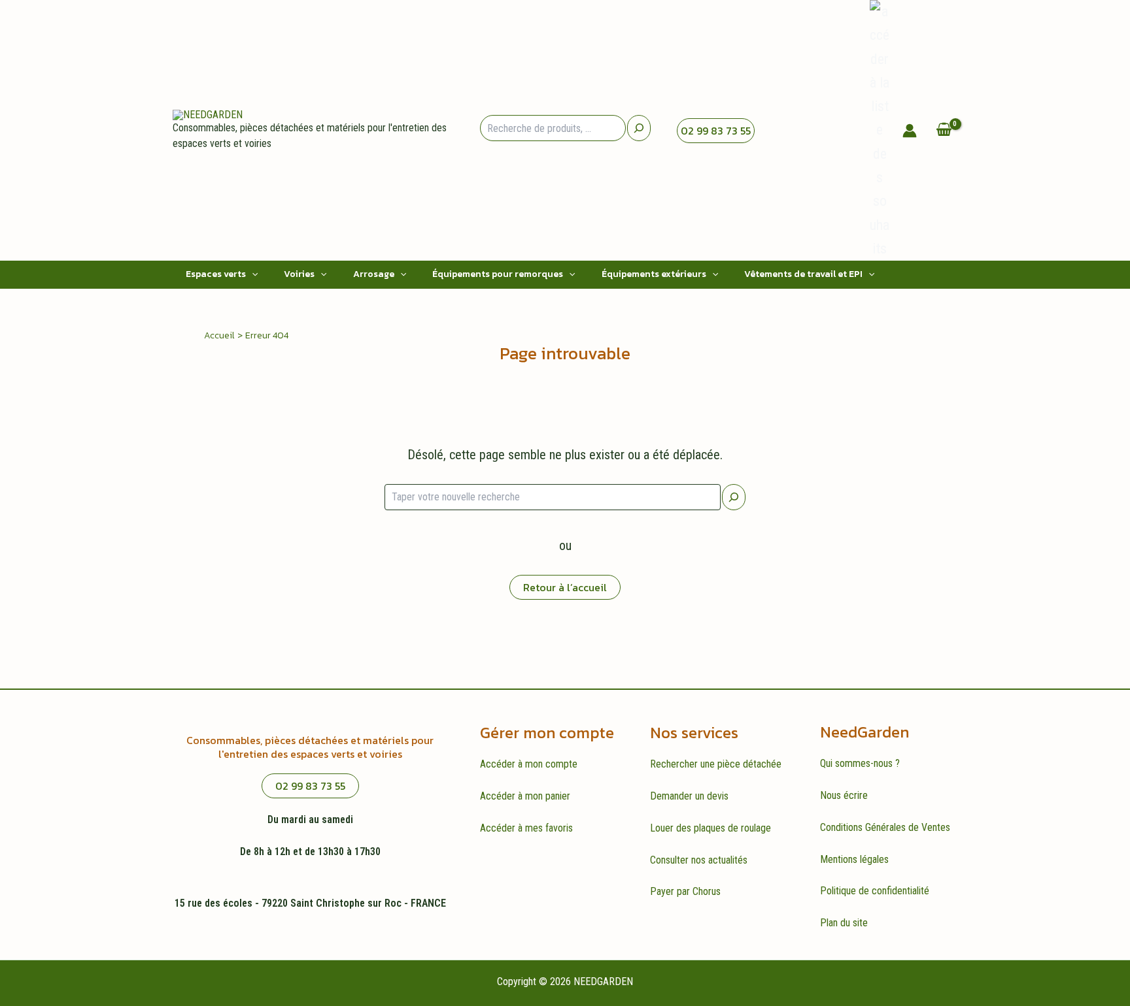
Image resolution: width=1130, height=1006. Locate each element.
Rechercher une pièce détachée (715, 764)
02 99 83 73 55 (716, 130)
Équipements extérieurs (654, 274)
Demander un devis (689, 796)
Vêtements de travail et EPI (803, 274)
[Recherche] (639, 128)
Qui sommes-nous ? (860, 763)
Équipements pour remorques (497, 274)
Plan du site (844, 923)
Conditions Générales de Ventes (885, 827)
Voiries (299, 274)
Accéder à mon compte (528, 764)
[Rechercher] (733, 497)
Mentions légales (854, 859)
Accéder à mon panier (525, 796)
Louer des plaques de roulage (710, 828)
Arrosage (373, 274)
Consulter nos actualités (698, 860)
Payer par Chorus (685, 891)
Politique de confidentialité (874, 890)
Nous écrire (844, 795)
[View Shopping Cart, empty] (943, 130)
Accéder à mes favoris (526, 828)
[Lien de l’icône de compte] (909, 130)
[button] (252, 274)
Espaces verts (216, 274)
